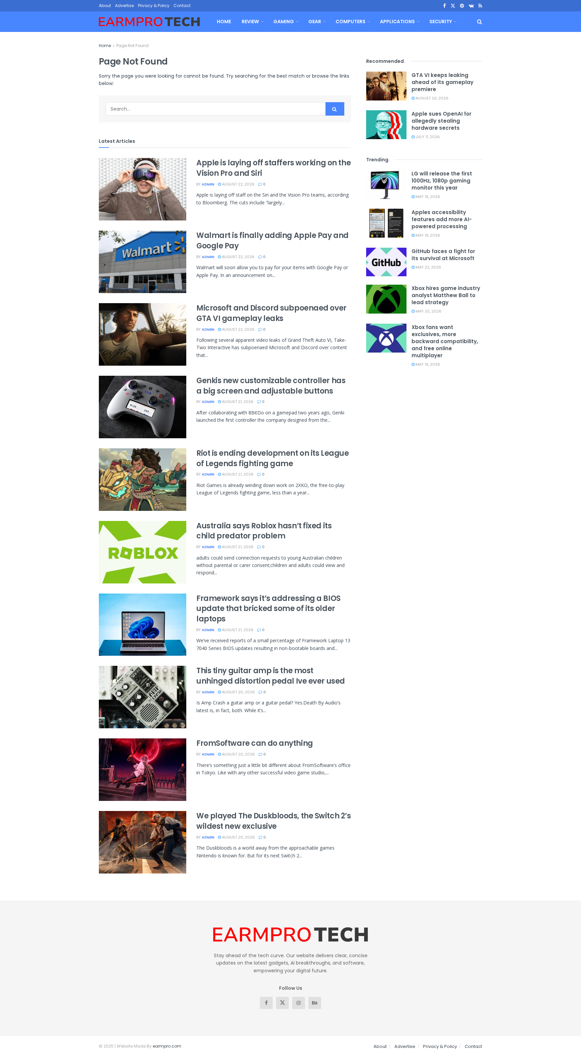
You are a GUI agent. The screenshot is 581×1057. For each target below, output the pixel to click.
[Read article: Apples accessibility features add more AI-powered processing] (386, 223)
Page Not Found (132, 45)
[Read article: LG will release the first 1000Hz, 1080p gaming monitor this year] (386, 184)
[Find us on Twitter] (453, 6)
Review (250, 21)
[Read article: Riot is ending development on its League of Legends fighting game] (142, 479)
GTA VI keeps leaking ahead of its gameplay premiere (442, 82)
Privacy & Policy (153, 5)
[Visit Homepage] (149, 22)
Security (440, 21)
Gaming (283, 21)
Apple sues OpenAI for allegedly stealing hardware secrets (441, 120)
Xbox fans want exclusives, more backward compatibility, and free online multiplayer (445, 341)
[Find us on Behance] (314, 1003)
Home (224, 21)
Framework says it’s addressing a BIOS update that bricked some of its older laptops (268, 608)
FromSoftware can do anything (254, 743)
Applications (397, 21)
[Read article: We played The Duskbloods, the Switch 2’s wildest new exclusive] (142, 842)
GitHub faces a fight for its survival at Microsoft (443, 255)
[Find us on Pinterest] (462, 6)
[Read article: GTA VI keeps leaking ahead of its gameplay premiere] (386, 86)
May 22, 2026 (428, 267)
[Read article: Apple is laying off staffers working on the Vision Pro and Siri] (142, 189)
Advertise (124, 5)
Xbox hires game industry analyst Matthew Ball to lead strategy (446, 295)
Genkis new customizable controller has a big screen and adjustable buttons (270, 385)
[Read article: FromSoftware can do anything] (142, 769)
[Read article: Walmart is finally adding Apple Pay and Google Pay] (142, 262)
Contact (182, 5)
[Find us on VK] (471, 6)
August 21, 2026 (237, 401)
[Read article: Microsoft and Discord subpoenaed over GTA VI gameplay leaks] (142, 334)
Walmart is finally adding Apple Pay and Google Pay (272, 240)
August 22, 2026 (238, 184)
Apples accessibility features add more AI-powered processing (442, 219)
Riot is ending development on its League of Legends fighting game (272, 458)
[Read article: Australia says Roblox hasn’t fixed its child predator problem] (142, 552)
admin (208, 184)
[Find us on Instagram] (298, 1003)
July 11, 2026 (427, 136)
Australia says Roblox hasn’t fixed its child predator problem (264, 531)
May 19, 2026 (427, 196)
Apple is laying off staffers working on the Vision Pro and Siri (273, 168)
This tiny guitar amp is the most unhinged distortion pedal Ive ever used (270, 675)
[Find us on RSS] (480, 6)
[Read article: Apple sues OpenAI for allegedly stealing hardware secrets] (386, 124)
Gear (314, 21)
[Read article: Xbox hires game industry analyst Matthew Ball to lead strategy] (386, 299)
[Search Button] (479, 21)
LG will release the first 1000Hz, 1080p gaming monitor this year (442, 180)
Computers (350, 21)
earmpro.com (167, 1046)
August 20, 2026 (238, 692)
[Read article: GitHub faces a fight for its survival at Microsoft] (386, 262)
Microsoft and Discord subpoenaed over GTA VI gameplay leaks (271, 313)
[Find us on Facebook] (444, 6)
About (105, 5)
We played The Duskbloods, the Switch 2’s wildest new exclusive (273, 821)
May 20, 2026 (428, 311)
